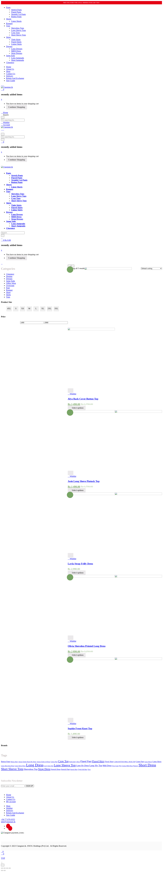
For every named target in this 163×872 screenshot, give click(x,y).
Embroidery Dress (74, 761)
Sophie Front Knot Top (80, 728)
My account (11, 802)
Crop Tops (15, 33)
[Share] (5, 868)
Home (8, 67)
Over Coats (115, 766)
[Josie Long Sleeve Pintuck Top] (115, 412)
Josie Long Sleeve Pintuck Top (84, 481)
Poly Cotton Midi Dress (126, 766)
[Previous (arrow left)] (2, 870)
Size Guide (10, 80)
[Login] (2, 238)
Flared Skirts (16, 42)
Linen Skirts (156, 762)
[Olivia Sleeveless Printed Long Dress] (115, 577)
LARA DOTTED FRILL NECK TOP (124, 761)
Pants (8, 7)
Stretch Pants (16, 10)
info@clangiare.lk (8, 822)
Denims (9, 276)
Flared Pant (85, 761)
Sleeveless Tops (17, 28)
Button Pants (16, 17)
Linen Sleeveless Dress (7, 766)
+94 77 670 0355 (8, 819)
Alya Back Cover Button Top (83, 398)
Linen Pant (140, 762)
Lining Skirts (16, 44)
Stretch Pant (65, 769)
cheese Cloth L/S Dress (43, 761)
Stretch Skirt (74, 769)
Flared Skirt (98, 761)
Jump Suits (10, 56)
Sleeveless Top (31, 769)
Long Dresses (16, 49)
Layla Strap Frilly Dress (80, 563)
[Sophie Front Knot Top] (115, 659)
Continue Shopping (16, 107)
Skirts (8, 37)
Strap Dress (44, 769)
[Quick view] (70, 390)
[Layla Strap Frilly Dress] (115, 494)
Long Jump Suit (48, 766)
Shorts (8, 19)
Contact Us (10, 74)
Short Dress (147, 765)
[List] (72, 266)
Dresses (9, 46)
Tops (8, 26)
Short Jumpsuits (17, 60)
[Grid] (69, 266)
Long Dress (34, 765)
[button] (2, 89)
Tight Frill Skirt (82, 769)
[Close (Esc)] (2, 868)
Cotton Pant (54, 761)
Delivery (9, 76)
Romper (9, 23)
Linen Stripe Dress (20, 766)
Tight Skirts (16, 39)
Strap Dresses (16, 53)
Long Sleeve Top (65, 765)
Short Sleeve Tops (18, 35)
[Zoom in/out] (10, 868)
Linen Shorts (16, 21)
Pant (8, 288)
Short (8, 292)
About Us (10, 69)
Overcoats (10, 285)
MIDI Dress (16, 51)
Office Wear (11, 283)
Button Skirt (14, 761)
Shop (8, 71)
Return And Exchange (15, 78)
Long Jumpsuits (17, 58)
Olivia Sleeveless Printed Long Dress (86, 646)
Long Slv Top (95, 765)
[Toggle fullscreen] (7, 868)
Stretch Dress (55, 769)
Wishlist (9, 808)
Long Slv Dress (82, 765)
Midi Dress (107, 765)
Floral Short (109, 762)
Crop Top (63, 761)
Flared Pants (16, 12)
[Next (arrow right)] (5, 870)
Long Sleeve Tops (18, 30)
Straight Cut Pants (18, 14)
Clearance (10, 62)
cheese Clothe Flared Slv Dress (27, 761)
